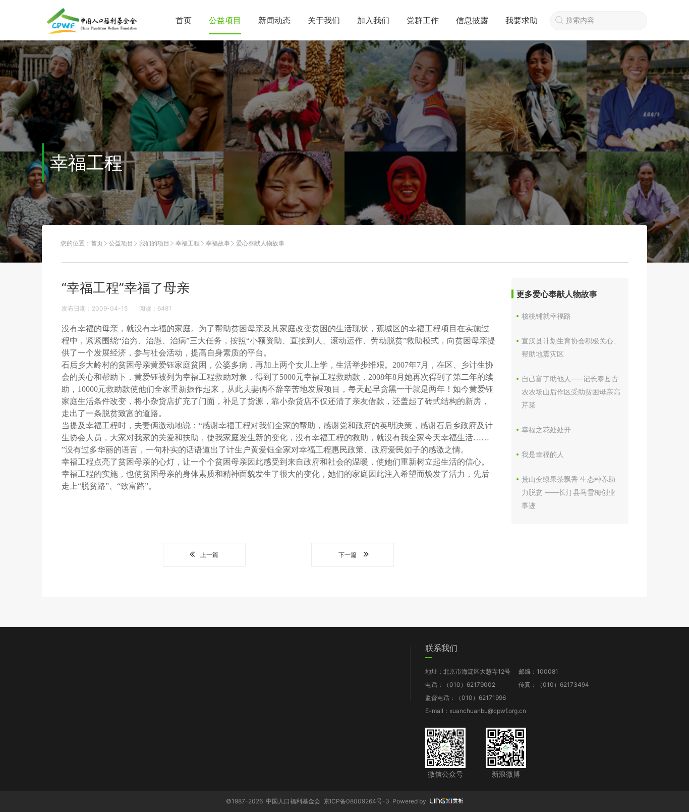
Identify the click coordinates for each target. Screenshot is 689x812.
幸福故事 (218, 243)
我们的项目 (154, 243)
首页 (184, 20)
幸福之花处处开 (546, 429)
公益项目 (225, 20)
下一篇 (347, 555)
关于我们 (324, 20)
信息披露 (472, 20)
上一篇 (209, 555)
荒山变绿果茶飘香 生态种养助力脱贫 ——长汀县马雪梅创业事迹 (568, 492)
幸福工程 (188, 243)
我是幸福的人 (543, 454)
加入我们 (373, 20)
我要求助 (521, 20)
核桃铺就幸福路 (546, 316)
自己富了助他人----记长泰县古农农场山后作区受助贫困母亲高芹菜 (571, 391)
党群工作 (423, 20)
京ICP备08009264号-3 (356, 801)
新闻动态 (274, 20)
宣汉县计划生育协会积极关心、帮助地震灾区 (571, 347)
